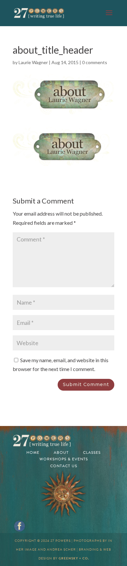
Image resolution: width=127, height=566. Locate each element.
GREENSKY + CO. (74, 558)
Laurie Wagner (33, 62)
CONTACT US (63, 466)
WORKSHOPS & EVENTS (63, 459)
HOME (32, 452)
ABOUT (61, 452)
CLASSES (92, 452)
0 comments (94, 62)
